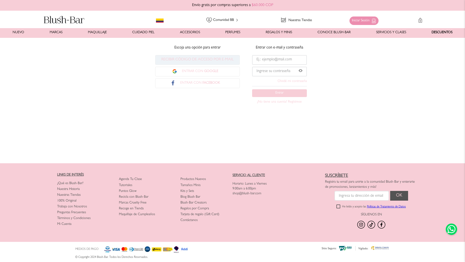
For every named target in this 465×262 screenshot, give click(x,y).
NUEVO (18, 32)
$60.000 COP (262, 5)
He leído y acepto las (374, 206)
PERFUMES (232, 32)
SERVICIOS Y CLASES (391, 32)
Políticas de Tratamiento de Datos (386, 206)
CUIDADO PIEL (143, 32)
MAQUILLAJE (97, 32)
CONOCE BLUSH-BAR (334, 32)
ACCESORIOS (190, 32)
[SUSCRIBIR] (399, 196)
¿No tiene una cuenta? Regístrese (279, 102)
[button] (363, 19)
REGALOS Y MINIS (279, 32)
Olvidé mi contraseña (292, 81)
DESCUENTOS (442, 32)
